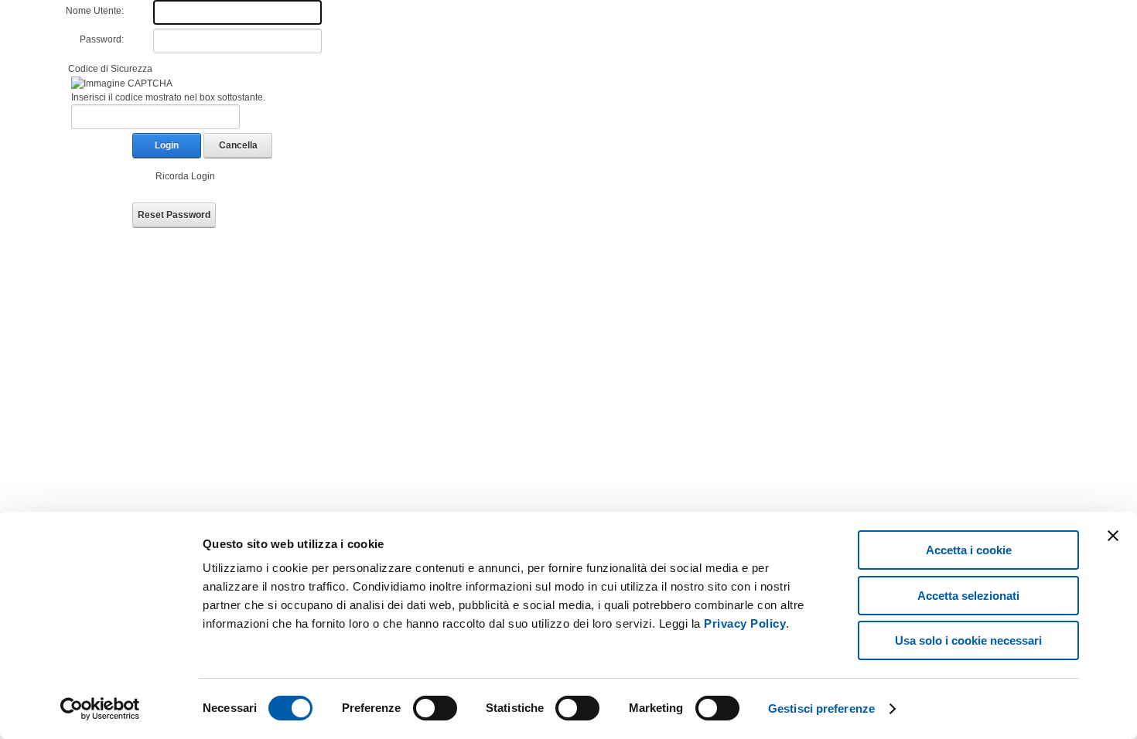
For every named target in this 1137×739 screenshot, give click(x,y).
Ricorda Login (185, 176)
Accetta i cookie (969, 550)
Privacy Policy (745, 623)
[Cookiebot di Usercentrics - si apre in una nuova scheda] (100, 708)
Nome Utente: (95, 10)
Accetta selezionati (968, 595)
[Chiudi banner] (1113, 535)
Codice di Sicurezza (110, 68)
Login (167, 145)
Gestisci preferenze (821, 708)
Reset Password (174, 214)
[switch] (435, 708)
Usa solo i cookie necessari (968, 640)
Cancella (238, 145)
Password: (102, 39)
